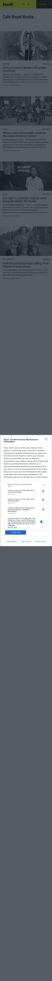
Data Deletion (11, 541)
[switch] (42, 491)
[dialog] (26, 490)
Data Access (26, 541)
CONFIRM (15, 532)
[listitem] (26, 485)
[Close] (47, 439)
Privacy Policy (40, 541)
